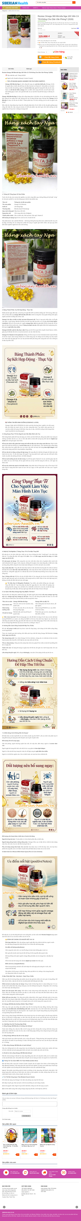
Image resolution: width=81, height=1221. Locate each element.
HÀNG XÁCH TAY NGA (13, 10)
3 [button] (70, 112)
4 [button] (71, 112)
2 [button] (31, 1159)
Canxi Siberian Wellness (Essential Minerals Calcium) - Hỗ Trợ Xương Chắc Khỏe (73, 97)
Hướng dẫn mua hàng (70, 57)
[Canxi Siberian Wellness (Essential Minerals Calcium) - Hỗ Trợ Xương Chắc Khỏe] (65, 96)
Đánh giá (29, 68)
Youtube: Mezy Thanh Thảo (8, 1197)
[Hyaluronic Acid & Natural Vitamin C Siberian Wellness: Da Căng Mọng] (65, 76)
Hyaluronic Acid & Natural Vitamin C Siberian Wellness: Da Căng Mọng (73, 76)
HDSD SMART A (25, 1192)
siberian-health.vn (33, 1216)
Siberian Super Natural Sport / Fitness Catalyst (54, 7)
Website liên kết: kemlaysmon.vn (9, 1195)
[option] (11, 1143)
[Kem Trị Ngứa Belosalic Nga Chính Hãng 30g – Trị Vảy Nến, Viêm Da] (11, 1135)
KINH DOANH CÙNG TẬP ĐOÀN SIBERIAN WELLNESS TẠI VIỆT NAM (48, 1190)
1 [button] (11, 1159)
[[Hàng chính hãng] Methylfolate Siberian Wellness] (65, 105)
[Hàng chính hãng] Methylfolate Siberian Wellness (73, 104)
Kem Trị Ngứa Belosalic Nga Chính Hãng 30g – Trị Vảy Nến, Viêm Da (10, 1146)
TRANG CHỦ (25, 7)
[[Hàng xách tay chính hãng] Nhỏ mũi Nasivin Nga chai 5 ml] (30, 1135)
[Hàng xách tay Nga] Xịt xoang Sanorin (47, 1145)
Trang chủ (4, 10)
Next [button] (56, 1141)
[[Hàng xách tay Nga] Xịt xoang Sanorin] (48, 1135)
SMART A (35, 7)
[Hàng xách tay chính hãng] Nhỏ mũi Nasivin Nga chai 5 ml (29, 1145)
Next (77, 1207)
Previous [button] (3, 1141)
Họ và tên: (11, 1111)
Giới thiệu (11, 68)
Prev (4, 1207)
